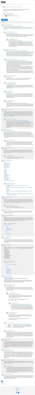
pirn (4, 168)
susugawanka (7, 13)
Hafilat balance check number (10, 93)
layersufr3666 (8, 261)
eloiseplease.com (8, 228)
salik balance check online (22, 325)
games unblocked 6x (7, 178)
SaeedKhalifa (6, 374)
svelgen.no (7, 271)
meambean (5, 169)
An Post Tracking (13, 308)
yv (6, 227)
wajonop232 (5, 160)
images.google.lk (8, 270)
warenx (7, 91)
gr (6, 231)
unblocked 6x (6, 176)
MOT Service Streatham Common (22, 220)
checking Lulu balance (20, 377)
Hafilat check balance (21, 345)
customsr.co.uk (8, 273)
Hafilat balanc (9, 92)
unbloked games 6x (7, 166)
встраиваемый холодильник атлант (11, 194)
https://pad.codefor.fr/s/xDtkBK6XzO (11, 264)
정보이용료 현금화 (9, 157)
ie (6, 265)
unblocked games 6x (7, 165)
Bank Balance (9, 102)
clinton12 (7, 322)
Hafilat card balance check (9, 130)
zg (6, 225)
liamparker (10, 312)
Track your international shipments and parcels (21, 304)
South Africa (6, 238)
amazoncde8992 (8, 223)
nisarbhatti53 (8, 100)
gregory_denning (8, 49)
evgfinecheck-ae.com (17, 289)
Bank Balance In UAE (8, 277)
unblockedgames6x (7, 163)
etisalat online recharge (9, 350)
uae (6, 266)
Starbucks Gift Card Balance (12, 33)
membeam (5, 170)
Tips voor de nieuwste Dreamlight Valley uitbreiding (17, 120)
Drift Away (8, 77)
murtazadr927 (8, 82)
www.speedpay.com (9, 224)
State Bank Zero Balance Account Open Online (13, 26)
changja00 (7, 155)
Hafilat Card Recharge (11, 141)
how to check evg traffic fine (14, 294)
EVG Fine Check (12, 313)
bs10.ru (7, 226)
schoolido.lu (8, 186)
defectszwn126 (8, 183)
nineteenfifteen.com (9, 262)
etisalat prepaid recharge (14, 356)
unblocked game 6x (7, 164)
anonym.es (7, 230)
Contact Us (17, 390)
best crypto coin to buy (15, 248)
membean (5, 171)
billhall (5, 349)
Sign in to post (4, 19)
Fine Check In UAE (10, 286)
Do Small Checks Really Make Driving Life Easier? (16, 60)
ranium (5, 340)
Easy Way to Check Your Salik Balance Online (22, 324)
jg (6, 263)
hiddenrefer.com (8, 272)
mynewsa (5, 237)
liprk (5, 110)
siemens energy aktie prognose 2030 (9, 180)
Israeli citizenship (21, 10)
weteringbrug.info (8, 229)
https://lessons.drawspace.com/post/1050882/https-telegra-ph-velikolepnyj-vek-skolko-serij (19, 193)
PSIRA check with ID (7, 239)
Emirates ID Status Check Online (15, 40)
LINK (17, 39)
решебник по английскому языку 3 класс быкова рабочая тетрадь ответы (17, 185)
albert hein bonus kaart (11, 84)
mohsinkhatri (6, 24)
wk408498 (7, 140)
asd (4, 161)
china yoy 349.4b (6, 179)
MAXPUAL (5, 209)
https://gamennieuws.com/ (27, 124)
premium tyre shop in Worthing (25, 202)
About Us (17, 389)
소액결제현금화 (8, 207)
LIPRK (5, 149)
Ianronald (10, 39)
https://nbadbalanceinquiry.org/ (8, 279)
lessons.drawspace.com (9, 184)
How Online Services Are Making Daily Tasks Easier (17, 50)
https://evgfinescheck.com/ (13, 300)
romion (5, 129)
